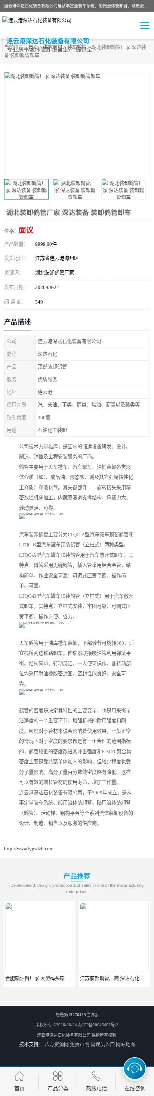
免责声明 (79, 1044)
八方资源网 (56, 1044)
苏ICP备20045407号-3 (98, 1025)
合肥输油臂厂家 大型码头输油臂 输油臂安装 (52, 978)
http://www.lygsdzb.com (28, 848)
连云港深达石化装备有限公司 (63, 1035)
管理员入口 (102, 1044)
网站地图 (125, 1044)
